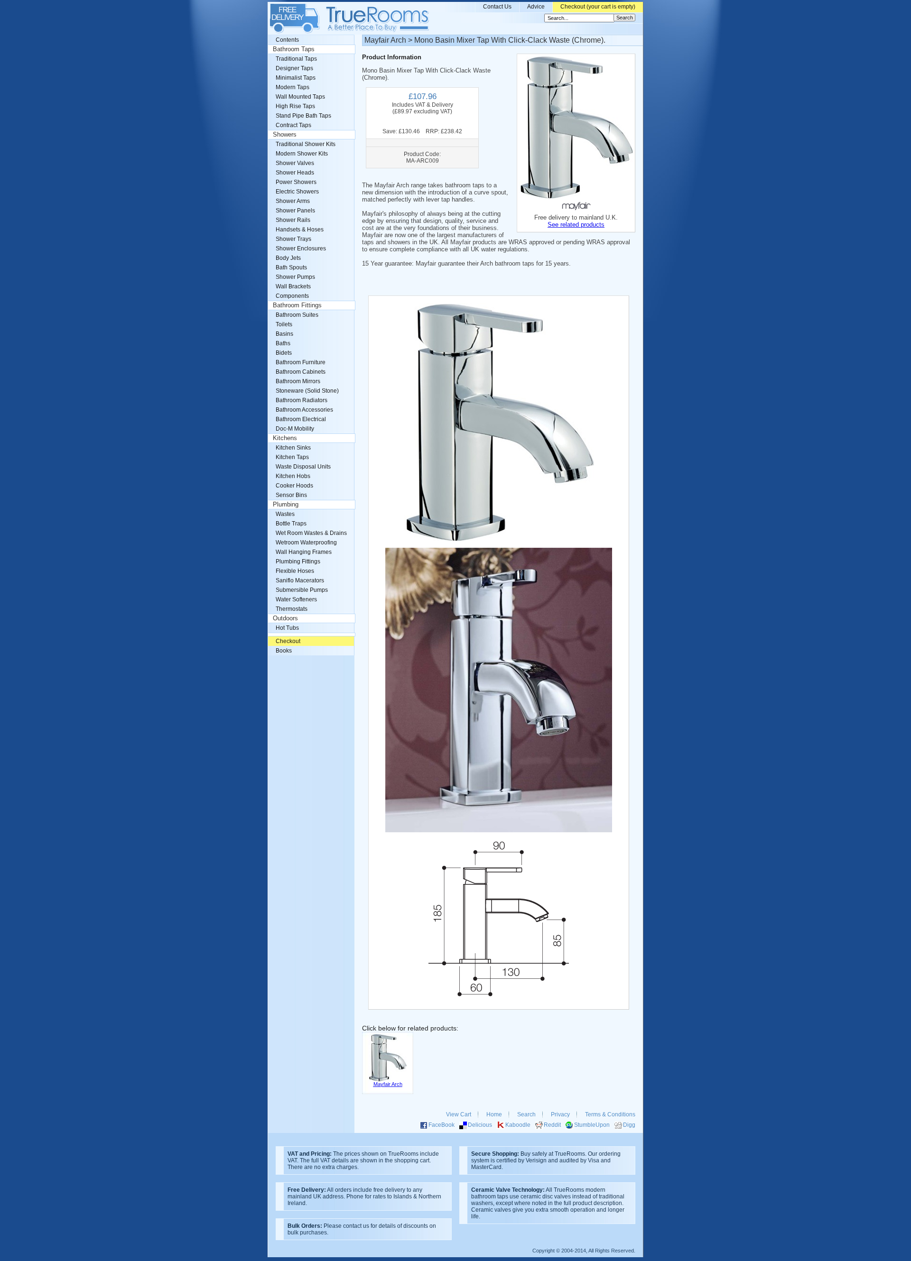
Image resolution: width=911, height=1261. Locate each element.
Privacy (560, 1114)
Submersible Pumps (302, 590)
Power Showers (296, 182)
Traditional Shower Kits (305, 144)
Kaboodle (517, 1125)
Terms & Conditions (610, 1114)
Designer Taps (294, 68)
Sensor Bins (291, 495)
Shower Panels (295, 210)
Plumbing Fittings (298, 561)
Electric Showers (297, 191)
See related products (576, 224)
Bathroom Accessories (304, 409)
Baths (283, 343)
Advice (536, 6)
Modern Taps (292, 87)
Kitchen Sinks (293, 447)
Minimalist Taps (296, 77)
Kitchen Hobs (293, 476)
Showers (285, 134)
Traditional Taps (296, 58)
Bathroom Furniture (300, 362)
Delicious (480, 1125)
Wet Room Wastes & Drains (311, 533)
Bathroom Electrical (301, 419)
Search (526, 1114)
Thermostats (291, 609)
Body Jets (288, 258)
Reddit (552, 1125)
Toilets (284, 324)
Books (284, 650)
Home (494, 1114)
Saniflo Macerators (300, 580)
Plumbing (285, 504)
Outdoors (285, 618)
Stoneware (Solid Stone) (307, 390)
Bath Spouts (291, 267)
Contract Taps (293, 125)
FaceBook (441, 1125)
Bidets (284, 353)
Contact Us (497, 6)
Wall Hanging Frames (304, 552)
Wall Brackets (293, 286)
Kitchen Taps (292, 457)
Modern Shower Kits (302, 153)
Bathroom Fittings (297, 305)
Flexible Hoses (295, 571)
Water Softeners (296, 599)
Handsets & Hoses (300, 229)
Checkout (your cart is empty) (597, 6)
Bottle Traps (291, 523)
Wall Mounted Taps (300, 96)
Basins (284, 334)
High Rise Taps (295, 106)
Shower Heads (295, 172)
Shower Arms (293, 201)
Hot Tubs (287, 628)
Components (292, 296)
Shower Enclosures (301, 248)
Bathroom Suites (297, 315)
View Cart (458, 1114)
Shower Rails (293, 220)
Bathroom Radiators (301, 400)
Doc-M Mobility (295, 428)
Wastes (285, 514)
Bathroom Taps (294, 49)
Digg (629, 1125)
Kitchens (285, 438)
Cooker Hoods (294, 485)
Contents (287, 40)
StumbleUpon (592, 1125)
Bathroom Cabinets (300, 371)
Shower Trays (293, 239)
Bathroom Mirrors (298, 381)
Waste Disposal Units (303, 466)
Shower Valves (295, 163)
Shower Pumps (295, 277)
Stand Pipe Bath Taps (303, 115)
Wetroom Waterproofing (306, 542)
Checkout (288, 641)
